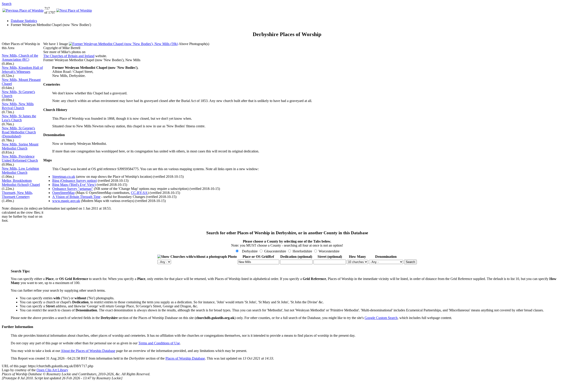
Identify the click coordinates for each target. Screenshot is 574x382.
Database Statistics (24, 21)
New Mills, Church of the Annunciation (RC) (20, 57)
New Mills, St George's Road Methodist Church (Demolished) (19, 132)
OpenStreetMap (63, 193)
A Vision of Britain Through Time (76, 197)
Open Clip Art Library (52, 370)
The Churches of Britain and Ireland (68, 56)
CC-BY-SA (139, 193)
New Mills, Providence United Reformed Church (20, 158)
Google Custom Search (381, 318)
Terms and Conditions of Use (159, 343)
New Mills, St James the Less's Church (19, 118)
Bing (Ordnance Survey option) (74, 180)
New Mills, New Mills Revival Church (18, 106)
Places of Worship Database (185, 358)
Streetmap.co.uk (63, 176)
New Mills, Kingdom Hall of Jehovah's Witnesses (22, 70)
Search (6, 4)
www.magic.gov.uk (66, 201)
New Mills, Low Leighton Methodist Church (20, 170)
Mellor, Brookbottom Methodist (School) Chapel (21, 183)
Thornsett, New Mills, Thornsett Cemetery (17, 195)
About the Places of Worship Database (88, 351)
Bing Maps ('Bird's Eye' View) (74, 185)
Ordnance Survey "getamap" (72, 189)
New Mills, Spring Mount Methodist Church (20, 146)
